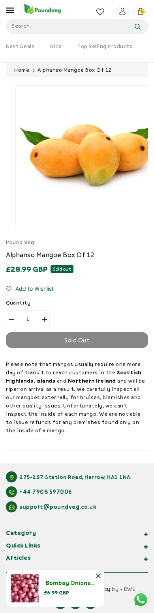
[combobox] (77, 26)
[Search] (137, 26)
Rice (56, 46)
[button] (30, 289)
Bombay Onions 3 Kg (74, 583)
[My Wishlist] (100, 12)
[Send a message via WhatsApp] (140, 600)
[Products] (24, 587)
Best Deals (20, 46)
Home (21, 69)
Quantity (18, 302)
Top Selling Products (104, 46)
